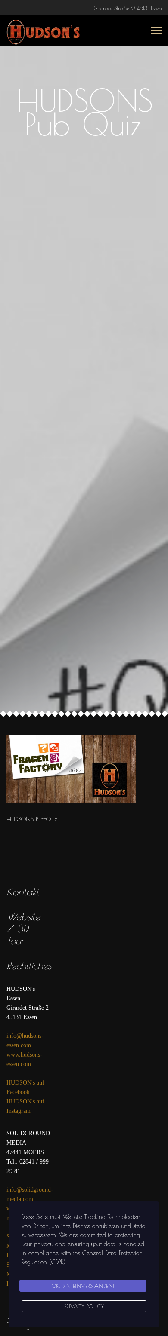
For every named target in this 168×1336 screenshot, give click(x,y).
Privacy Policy (84, 1306)
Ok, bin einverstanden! (83, 1286)
